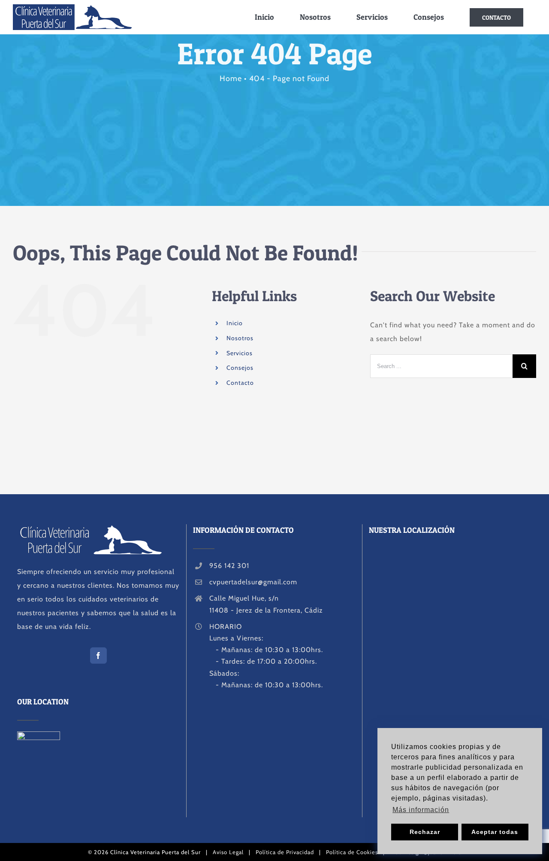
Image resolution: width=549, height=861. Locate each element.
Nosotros (239, 338)
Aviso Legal (228, 852)
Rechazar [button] (425, 831)
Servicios (239, 353)
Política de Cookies (352, 852)
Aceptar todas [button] (494, 831)
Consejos (239, 368)
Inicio (234, 323)
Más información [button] (420, 809)
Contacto (240, 383)
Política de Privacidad (285, 852)
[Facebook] (98, 655)
